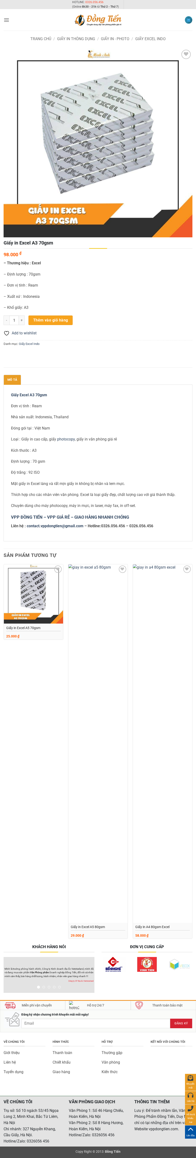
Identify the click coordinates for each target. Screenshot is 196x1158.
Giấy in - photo (115, 39)
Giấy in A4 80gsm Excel (152, 927)
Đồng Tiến (112, 1152)
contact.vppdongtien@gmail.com (55, 526)
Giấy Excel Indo (150, 39)
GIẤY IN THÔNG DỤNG (76, 39)
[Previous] (3, 753)
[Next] (192, 753)
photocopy (66, 439)
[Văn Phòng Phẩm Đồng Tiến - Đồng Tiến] (98, 20)
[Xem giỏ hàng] (188, 20)
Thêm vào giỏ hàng (50, 320)
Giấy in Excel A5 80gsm (88, 927)
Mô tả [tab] (12, 379)
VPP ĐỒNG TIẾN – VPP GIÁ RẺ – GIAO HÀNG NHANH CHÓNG (70, 517)
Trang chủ (40, 39)
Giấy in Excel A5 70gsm (23, 628)
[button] (6, 20)
